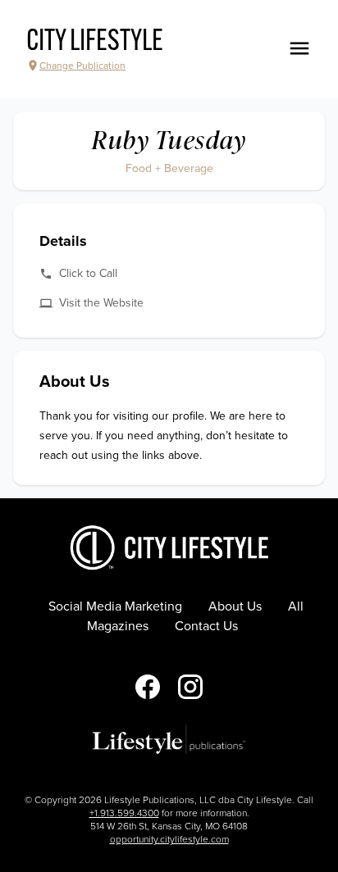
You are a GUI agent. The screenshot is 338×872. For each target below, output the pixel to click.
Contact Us (206, 626)
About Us (235, 606)
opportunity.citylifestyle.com (169, 839)
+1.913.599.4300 (124, 813)
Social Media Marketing (115, 606)
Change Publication (82, 65)
